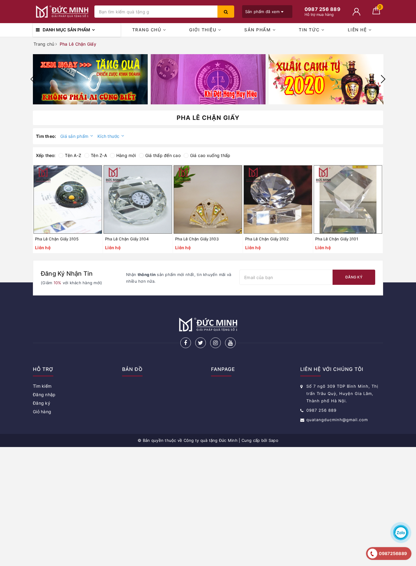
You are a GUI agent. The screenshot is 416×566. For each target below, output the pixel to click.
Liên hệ (358, 29)
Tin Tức (310, 29)
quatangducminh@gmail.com (337, 419)
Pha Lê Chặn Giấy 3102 (267, 238)
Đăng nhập (44, 394)
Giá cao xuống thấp (210, 155)
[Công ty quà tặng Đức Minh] (62, 11)
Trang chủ (147, 29)
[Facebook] (185, 342)
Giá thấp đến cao (163, 155)
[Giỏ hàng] (376, 12)
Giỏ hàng (42, 411)
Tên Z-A (99, 155)
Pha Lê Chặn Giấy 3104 (127, 238)
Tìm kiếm (42, 386)
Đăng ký (353, 277)
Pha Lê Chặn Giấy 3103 (197, 238)
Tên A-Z (73, 155)
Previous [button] (32, 79)
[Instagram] (215, 342)
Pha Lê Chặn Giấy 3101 (336, 238)
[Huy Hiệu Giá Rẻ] (208, 79)
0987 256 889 (321, 410)
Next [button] (383, 79)
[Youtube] (230, 342)
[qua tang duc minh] (90, 79)
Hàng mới (126, 155)
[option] (90, 79)
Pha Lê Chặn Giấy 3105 (57, 238)
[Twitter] (200, 342)
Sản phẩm (258, 29)
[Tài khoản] (356, 12)
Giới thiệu (203, 29)
